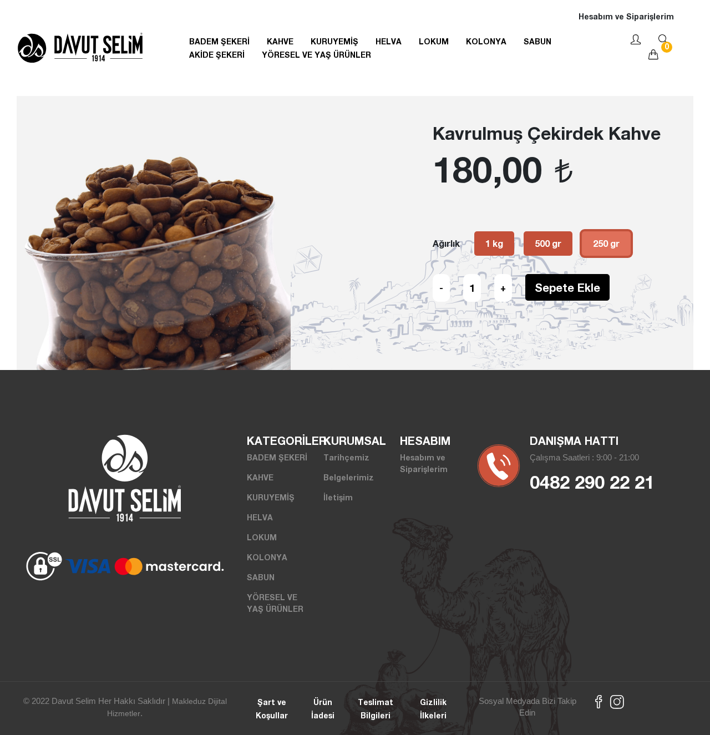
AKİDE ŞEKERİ (217, 54)
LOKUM (434, 41)
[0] (653, 55)
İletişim (338, 497)
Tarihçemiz (346, 457)
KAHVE (280, 41)
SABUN (537, 41)
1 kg (494, 243)
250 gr (606, 243)
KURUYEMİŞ (334, 41)
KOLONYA (486, 41)
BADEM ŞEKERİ (219, 41)
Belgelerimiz (348, 477)
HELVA (389, 41)
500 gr (548, 243)
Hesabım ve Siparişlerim (626, 16)
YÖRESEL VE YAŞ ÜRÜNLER (316, 54)
